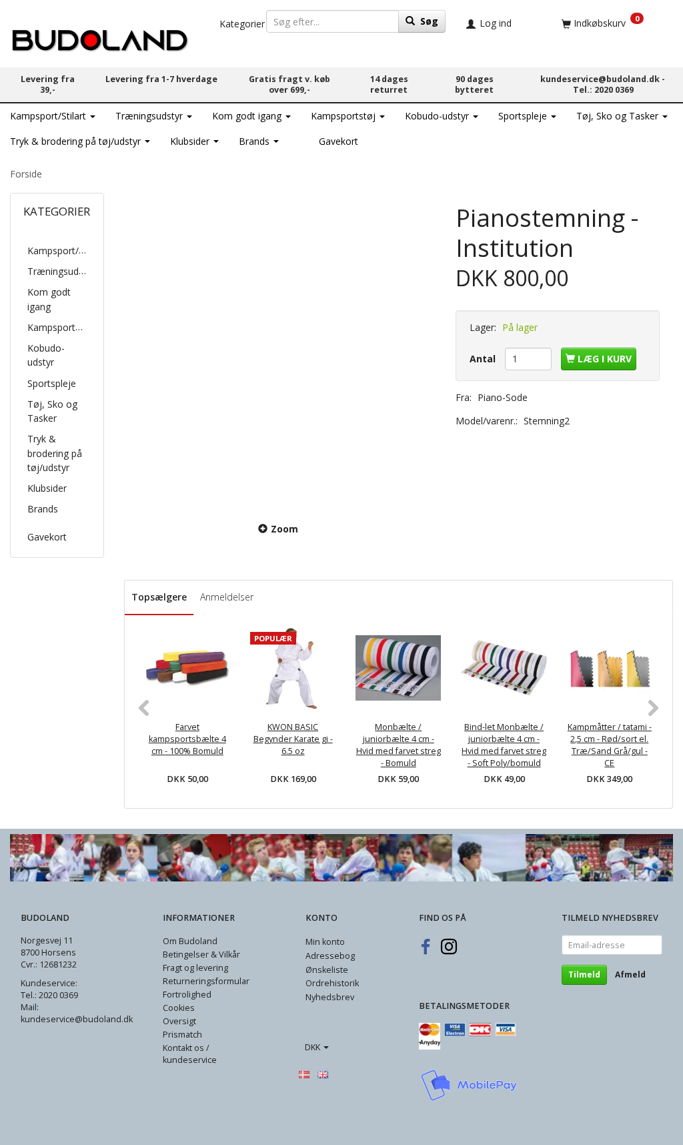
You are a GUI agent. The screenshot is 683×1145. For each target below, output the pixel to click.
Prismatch (182, 1034)
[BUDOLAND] (99, 37)
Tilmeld (584, 974)
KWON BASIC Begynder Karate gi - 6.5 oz (293, 739)
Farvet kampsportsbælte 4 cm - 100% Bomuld (187, 739)
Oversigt (179, 1021)
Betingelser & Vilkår (201, 954)
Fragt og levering (195, 968)
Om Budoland (190, 941)
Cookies (179, 1008)
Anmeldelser (226, 597)
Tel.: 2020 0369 (603, 89)
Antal (484, 358)
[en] (322, 1073)
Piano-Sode (503, 397)
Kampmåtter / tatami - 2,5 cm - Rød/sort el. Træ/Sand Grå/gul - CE (610, 745)
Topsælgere (159, 597)
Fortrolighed (187, 994)
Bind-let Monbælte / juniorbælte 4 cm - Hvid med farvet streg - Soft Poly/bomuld (504, 745)
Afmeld (630, 974)
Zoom (284, 528)
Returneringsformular (206, 981)
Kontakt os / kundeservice (190, 1054)
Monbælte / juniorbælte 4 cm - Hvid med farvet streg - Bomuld (398, 745)
